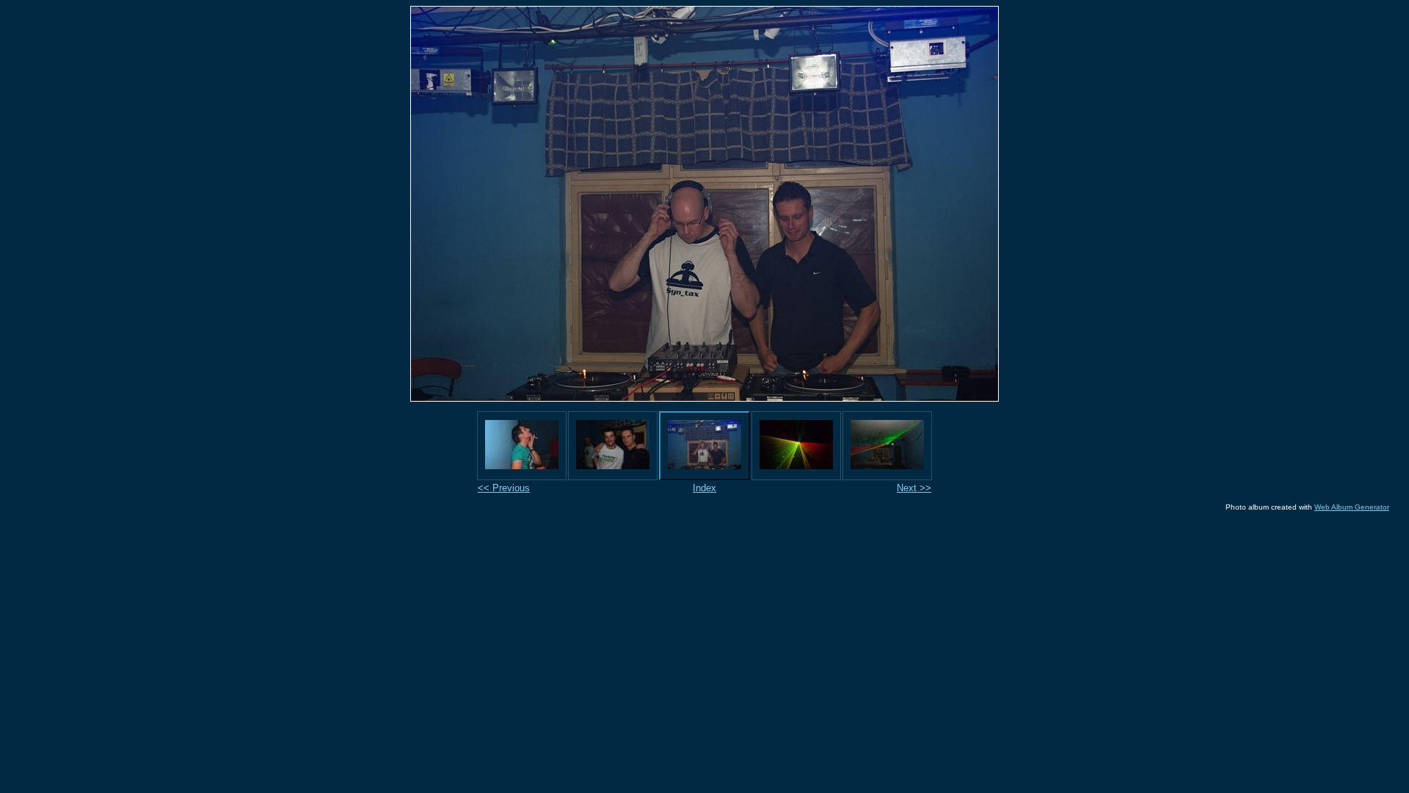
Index (704, 487)
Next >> (914, 487)
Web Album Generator (1351, 507)
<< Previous (504, 487)
